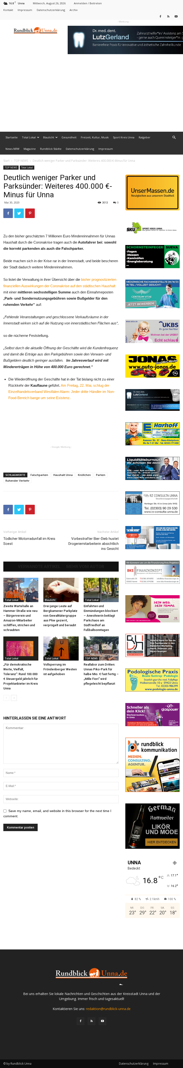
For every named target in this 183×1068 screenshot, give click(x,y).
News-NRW (12, 149)
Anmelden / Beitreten (88, 3)
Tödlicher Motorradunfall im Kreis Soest (29, 541)
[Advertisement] (91, 96)
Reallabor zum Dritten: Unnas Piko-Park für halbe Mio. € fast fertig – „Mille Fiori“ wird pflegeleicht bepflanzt (101, 674)
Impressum (25, 10)
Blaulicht (48, 137)
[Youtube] (176, 16)
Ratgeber (144, 137)
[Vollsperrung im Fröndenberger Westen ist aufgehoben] (60, 648)
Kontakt (8, 10)
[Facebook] (160, 16)
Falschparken (39, 475)
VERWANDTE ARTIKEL (39, 566)
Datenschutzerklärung (51, 10)
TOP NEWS (21, 161)
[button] (174, 137)
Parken (100, 475)
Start (6, 161)
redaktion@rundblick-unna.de (108, 1008)
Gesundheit (68, 137)
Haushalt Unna (63, 475)
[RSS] (168, 16)
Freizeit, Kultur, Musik (95, 137)
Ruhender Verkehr (17, 480)
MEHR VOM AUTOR (85, 566)
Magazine (30, 149)
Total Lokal (29, 137)
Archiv (74, 10)
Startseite (11, 137)
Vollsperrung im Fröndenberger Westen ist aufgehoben (60, 669)
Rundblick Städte (50, 149)
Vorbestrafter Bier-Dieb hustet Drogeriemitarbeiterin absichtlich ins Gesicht (93, 544)
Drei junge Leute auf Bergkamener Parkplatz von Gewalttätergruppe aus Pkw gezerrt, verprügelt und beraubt (60, 615)
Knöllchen (84, 475)
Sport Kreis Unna (123, 137)
